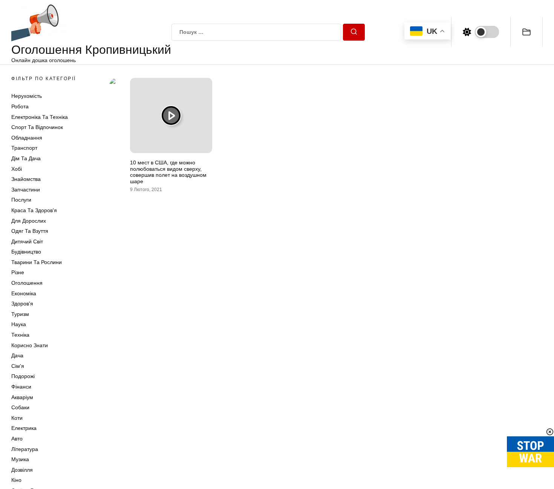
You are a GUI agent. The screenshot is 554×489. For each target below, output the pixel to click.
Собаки (20, 407)
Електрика (24, 428)
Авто (17, 439)
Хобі (16, 169)
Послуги (21, 200)
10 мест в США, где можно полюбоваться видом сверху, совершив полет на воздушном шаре (168, 171)
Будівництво (26, 252)
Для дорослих (28, 221)
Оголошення (27, 283)
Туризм (20, 314)
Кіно (16, 480)
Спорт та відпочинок (37, 127)
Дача (17, 355)
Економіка (23, 293)
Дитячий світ (27, 241)
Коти (17, 418)
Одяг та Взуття (29, 231)
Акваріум (22, 397)
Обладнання (26, 138)
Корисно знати (29, 345)
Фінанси (21, 387)
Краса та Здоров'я (34, 210)
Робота (20, 106)
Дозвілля (22, 470)
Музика (20, 459)
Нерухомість (26, 96)
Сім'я (17, 366)
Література (24, 449)
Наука (18, 324)
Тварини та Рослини (36, 262)
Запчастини (25, 190)
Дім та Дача (26, 158)
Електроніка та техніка (39, 117)
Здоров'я (22, 304)
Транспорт (24, 148)
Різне (17, 272)
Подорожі (23, 376)
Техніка (20, 335)
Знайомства (26, 179)
